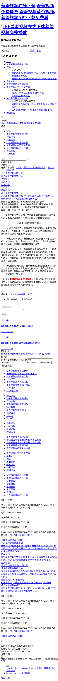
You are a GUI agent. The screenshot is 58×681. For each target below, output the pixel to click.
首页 (8, 61)
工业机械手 (29, 93)
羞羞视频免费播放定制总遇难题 (21, 373)
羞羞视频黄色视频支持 (17, 84)
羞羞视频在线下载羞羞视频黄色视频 (23, 442)
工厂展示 (16, 110)
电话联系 (26, 673)
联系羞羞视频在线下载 (41, 110)
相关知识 (10, 170)
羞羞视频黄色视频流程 (17, 382)
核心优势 (10, 379)
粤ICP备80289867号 (23, 535)
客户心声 (5, 184)
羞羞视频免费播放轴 (22, 78)
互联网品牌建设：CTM (12, 540)
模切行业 (25, 95)
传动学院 (10, 112)
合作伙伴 (10, 388)
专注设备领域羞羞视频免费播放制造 (23, 440)
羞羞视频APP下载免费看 (18, 87)
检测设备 (10, 429)
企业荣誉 (38, 104)
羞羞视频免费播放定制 (17, 64)
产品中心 (10, 67)
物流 (21, 93)
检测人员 (10, 432)
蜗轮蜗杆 (25, 76)
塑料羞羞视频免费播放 (17, 404)
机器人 (15, 93)
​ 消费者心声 (12, 390)
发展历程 (47, 104)
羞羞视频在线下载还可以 (18, 385)
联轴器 (9, 418)
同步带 (44, 78)
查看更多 (52, 78)
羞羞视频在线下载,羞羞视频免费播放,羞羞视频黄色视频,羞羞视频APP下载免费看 (28, 11)
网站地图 (5, 678)
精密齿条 (36, 78)
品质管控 (10, 81)
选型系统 (10, 154)
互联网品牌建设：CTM (12, 636)
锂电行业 (39, 93)
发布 (4, 314)
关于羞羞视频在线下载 (17, 98)
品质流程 (10, 426)
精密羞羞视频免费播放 (23, 73)
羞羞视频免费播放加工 (21, 294)
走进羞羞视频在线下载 (23, 104)
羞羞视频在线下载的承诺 (18, 448)
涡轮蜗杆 (46, 354)
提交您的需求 (7, 366)
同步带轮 (38, 73)
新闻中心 (25, 110)
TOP (3, 661)
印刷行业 (16, 95)
